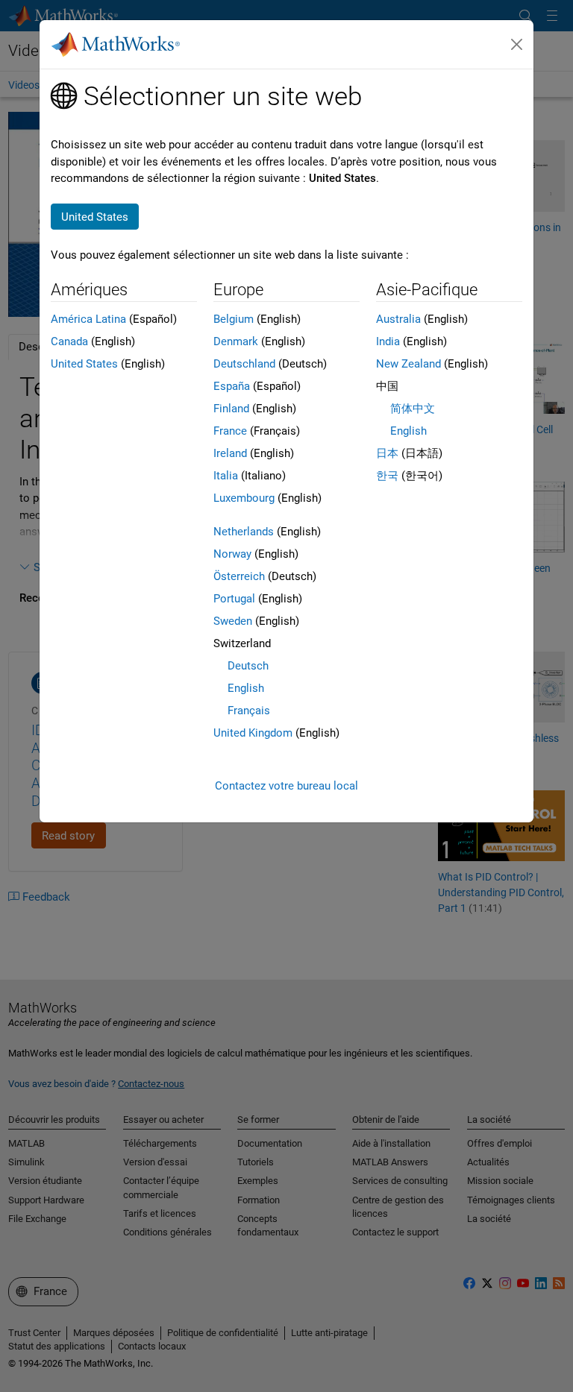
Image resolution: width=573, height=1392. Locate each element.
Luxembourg (244, 498)
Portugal (234, 598)
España (231, 386)
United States (84, 364)
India (388, 341)
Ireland (230, 453)
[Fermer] (517, 45)
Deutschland (244, 364)
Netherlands (243, 531)
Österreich (239, 576)
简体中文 (412, 408)
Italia (225, 475)
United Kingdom (252, 733)
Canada (69, 341)
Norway (232, 554)
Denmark (235, 341)
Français (249, 710)
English (246, 688)
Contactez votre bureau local (286, 786)
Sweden (232, 621)
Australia (398, 319)
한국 (387, 475)
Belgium (233, 319)
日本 (387, 453)
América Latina (88, 319)
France (230, 431)
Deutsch (248, 666)
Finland (231, 408)
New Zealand (408, 364)
